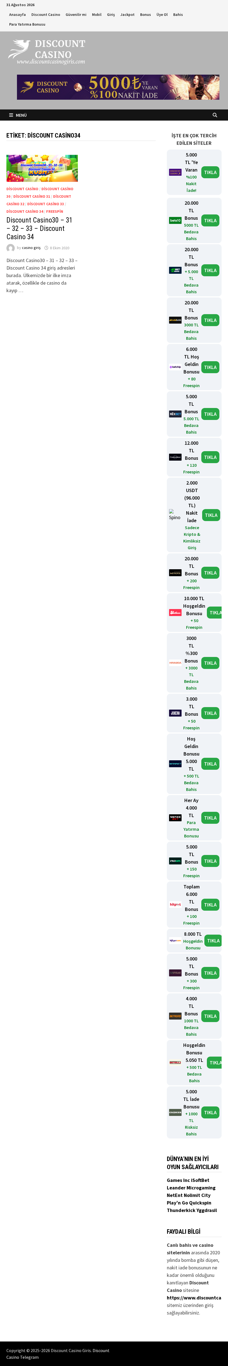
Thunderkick (182, 1210)
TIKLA (210, 172)
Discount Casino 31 (31, 196)
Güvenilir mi (76, 14)
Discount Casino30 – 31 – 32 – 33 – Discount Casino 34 (39, 228)
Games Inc (179, 1180)
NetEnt (175, 1195)
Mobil (96, 14)
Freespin (54, 211)
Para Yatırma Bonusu (27, 24)
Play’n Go (178, 1202)
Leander (177, 1187)
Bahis (178, 14)
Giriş (111, 14)
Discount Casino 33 (45, 203)
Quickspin (200, 1202)
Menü (21, 115)
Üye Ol (162, 14)
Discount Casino (45, 14)
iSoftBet (200, 1180)
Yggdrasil (207, 1210)
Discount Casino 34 (24, 211)
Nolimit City (197, 1195)
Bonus (145, 14)
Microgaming (201, 1187)
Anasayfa (17, 14)
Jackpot (127, 14)
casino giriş (31, 247)
